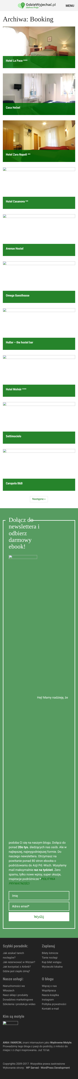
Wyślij (39, 917)
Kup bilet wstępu (51, 962)
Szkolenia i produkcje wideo (19, 1004)
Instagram (48, 999)
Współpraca (49, 990)
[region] (39, 1046)
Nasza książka (50, 995)
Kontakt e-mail (50, 1008)
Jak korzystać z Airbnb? (17, 966)
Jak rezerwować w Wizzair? (19, 962)
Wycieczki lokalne (52, 966)
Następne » (39, 499)
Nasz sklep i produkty (15, 995)
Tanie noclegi (49, 957)
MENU (70, 5)
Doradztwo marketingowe (18, 999)
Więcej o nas (49, 986)
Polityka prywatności (54, 1004)
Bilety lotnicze (50, 953)
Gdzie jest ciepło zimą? (16, 971)
